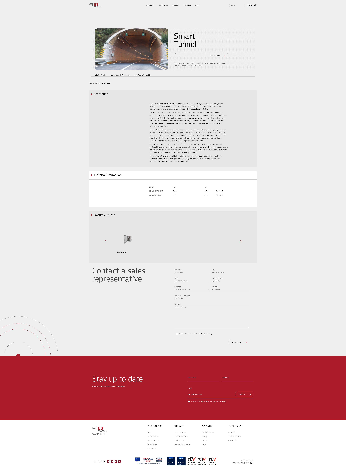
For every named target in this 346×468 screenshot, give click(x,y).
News (204, 444)
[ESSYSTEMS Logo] (95, 5)
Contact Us (232, 432)
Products (150, 5)
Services (175, 5)
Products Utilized (142, 75)
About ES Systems (208, 432)
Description (100, 75)
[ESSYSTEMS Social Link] (108, 462)
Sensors (150, 432)
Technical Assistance (181, 436)
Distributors (151, 448)
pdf (205, 191)
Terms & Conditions (193, 334)
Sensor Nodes (152, 444)
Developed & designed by (240, 463)
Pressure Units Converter (182, 444)
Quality (204, 436)
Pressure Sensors (153, 440)
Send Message (236, 342)
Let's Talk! (252, 5)
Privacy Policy (208, 334)
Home (90, 83)
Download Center (179, 440)
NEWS (197, 5)
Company (187, 5)
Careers (204, 440)
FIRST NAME (192, 378)
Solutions (163, 5)
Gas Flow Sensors (153, 436)
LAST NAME (225, 378)
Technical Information (120, 75)
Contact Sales (215, 55)
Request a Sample (180, 432)
